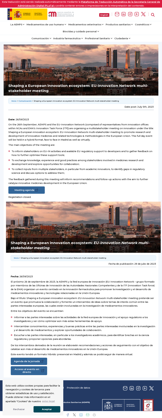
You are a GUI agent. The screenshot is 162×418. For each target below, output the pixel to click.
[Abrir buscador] (153, 15)
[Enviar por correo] (87, 415)
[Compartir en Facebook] (68, 415)
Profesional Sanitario (97, 38)
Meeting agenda (24, 190)
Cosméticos (142, 24)
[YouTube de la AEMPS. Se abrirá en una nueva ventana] (136, 14)
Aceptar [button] (47, 409)
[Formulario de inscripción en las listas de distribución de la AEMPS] (117, 14)
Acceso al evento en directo (27, 371)
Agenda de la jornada (27, 361)
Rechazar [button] (19, 409)
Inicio (14, 101)
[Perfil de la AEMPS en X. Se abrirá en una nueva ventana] (143, 14)
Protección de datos (78, 387)
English (104, 15)
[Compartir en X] (74, 415)
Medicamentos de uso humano (45, 24)
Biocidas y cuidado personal (80, 31)
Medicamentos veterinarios (84, 24)
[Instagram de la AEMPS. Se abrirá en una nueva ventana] (130, 14)
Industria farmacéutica (67, 38)
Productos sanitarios (118, 24)
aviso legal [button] (48, 401)
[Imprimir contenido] (94, 415)
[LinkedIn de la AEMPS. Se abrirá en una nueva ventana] (123, 14)
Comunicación (40, 38)
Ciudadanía (121, 38)
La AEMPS (16, 24)
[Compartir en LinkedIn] (81, 415)
